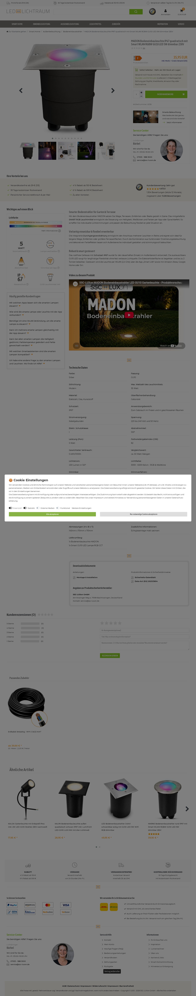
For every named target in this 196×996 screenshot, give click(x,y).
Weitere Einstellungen (81, 508)
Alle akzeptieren (52, 514)
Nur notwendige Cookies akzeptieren (143, 514)
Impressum (99, 498)
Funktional (65, 508)
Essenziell (17, 508)
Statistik (31, 508)
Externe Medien (48, 508)
